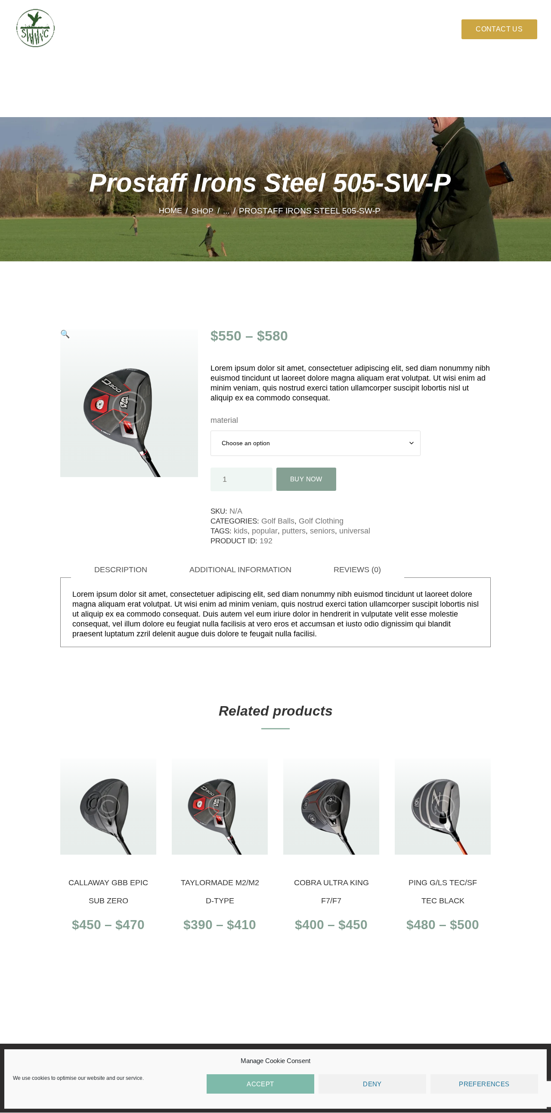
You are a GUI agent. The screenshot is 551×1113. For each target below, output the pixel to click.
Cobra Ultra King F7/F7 (331, 891)
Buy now (108, 955)
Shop (203, 211)
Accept (260, 1084)
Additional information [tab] (240, 569)
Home (170, 211)
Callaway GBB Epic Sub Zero (108, 891)
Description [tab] (120, 569)
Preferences (484, 1084)
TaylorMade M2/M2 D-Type (220, 891)
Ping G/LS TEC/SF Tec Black (443, 891)
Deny (372, 1084)
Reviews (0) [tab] (357, 569)
